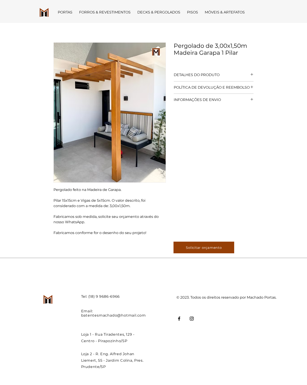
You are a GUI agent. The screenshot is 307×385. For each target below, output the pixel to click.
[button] (65, 12)
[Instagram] (191, 318)
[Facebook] (179, 318)
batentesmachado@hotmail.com (113, 315)
